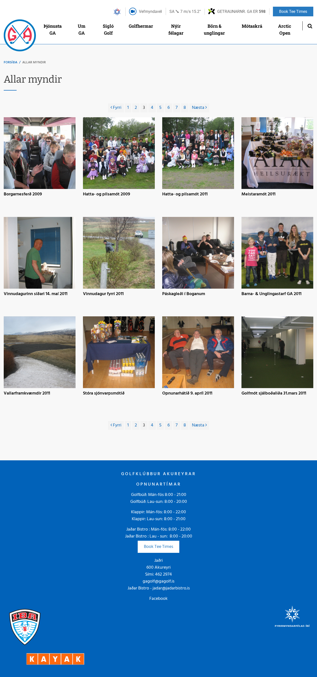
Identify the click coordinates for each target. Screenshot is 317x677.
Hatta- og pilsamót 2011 (185, 194)
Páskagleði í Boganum (183, 294)
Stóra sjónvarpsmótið (104, 394)
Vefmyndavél (150, 11)
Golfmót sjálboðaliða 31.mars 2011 (273, 394)
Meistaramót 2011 (258, 194)
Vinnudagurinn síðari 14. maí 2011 (35, 294)
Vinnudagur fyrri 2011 (103, 294)
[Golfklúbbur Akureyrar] (20, 36)
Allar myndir (34, 62)
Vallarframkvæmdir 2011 (27, 394)
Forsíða (10, 62)
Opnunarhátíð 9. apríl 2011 (187, 394)
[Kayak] (55, 658)
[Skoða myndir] (40, 153)
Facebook (158, 598)
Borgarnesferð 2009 (23, 194)
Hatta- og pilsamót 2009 (106, 194)
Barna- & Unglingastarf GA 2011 (271, 294)
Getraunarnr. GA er (241, 11)
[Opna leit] (309, 25)
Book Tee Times (158, 546)
